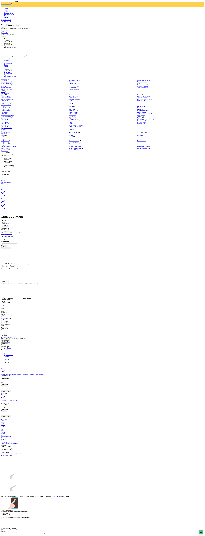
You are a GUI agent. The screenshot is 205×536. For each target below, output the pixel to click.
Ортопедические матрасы (145, 96)
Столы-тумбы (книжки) (76, 126)
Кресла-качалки (74, 95)
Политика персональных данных (10, 519)
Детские (139, 83)
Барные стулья (141, 112)
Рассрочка (6, 10)
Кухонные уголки (74, 99)
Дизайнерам (7, 15)
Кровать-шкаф (141, 120)
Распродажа (7, 60)
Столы (71, 123)
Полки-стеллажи (5, 122)
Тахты (70, 103)
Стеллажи (3, 113)
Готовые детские (142, 84)
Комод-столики (73, 112)
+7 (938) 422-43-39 (6, 21)
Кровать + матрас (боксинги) (145, 119)
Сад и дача (7, 72)
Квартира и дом (8, 70)
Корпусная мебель (9, 75)
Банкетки (71, 102)
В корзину (3, 246)
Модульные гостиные (7, 89)
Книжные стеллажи (7, 116)
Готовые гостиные (6, 87)
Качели (3, 92)
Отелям (6, 17)
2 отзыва (3, 381)
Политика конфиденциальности (9, 443)
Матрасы (139, 95)
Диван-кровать (6, 97)
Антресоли (72, 106)
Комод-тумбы (73, 110)
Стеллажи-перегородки (7, 115)
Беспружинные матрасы (144, 99)
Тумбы (71, 116)
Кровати (6, 66)
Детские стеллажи (6, 118)
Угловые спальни (142, 82)
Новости (3, 440)
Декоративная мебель (10, 76)
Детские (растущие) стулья (145, 113)
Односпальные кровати (143, 146)
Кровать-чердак (142, 122)
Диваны (3, 95)
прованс (6, 349)
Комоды (71, 109)
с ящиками (9, 337)
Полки (2, 120)
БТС (7, 222)
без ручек (3, 337)
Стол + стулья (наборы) (76, 125)
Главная (3, 180)
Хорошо (3, 531)
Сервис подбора (8, 13)
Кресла (2, 102)
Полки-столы (5, 123)
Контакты (3, 439)
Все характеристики (6, 234)
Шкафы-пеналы (6, 109)
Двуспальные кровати (143, 148)
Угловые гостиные (74, 80)
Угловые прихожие (6, 84)
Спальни (71, 87)
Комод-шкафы (73, 113)
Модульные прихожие (7, 83)
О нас (2, 429)
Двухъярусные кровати (75, 148)
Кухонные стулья (143, 110)
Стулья (139, 109)
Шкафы (6, 65)
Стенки (71, 107)
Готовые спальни (74, 89)
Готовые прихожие (6, 82)
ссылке (58, 496)
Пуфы (70, 100)
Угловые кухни (74, 86)
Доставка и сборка (9, 14)
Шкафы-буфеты (5, 107)
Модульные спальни (143, 80)
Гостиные (3, 86)
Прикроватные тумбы (76, 120)
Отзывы (6, 8)
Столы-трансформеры (143, 106)
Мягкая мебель (8, 63)
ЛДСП (2, 320)
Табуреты (140, 116)
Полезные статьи (5, 442)
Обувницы (72, 118)
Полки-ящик (4, 125)
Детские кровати (73, 149)
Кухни (5, 62)
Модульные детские (143, 86)
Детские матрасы (142, 97)
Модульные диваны (7, 99)
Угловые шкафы (141, 141)
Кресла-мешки (73, 96)
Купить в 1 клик (5, 248)
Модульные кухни (74, 84)
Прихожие (3, 80)
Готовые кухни (73, 83)
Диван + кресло (5, 96)
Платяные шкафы (74, 142)
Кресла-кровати (6, 103)
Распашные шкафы (74, 141)
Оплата (6, 11)
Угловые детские (142, 87)
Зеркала (3, 129)
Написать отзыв (5, 226)
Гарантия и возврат (6, 436)
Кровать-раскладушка (75, 146)
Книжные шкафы (73, 143)
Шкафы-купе (5, 110)
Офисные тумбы (74, 119)
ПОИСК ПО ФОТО (6, 4)
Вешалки (71, 129)
